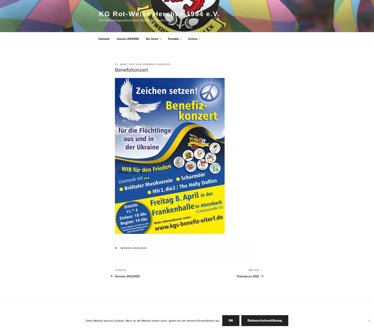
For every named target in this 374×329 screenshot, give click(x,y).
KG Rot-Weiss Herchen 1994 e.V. (159, 14)
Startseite (103, 38)
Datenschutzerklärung (265, 320)
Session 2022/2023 (133, 248)
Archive (192, 38)
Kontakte (173, 38)
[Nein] (369, 321)
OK (230, 320)
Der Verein (152, 38)
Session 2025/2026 (128, 38)
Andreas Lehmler (156, 64)
